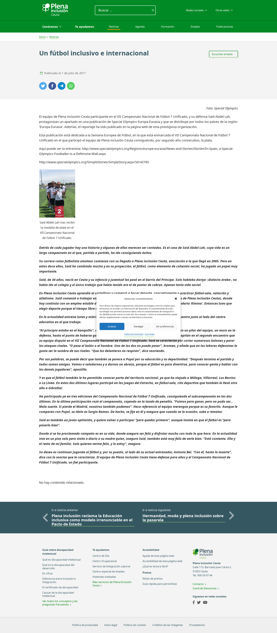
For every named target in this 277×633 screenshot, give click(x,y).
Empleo (195, 26)
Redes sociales (195, 10)
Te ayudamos (84, 27)
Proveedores (197, 625)
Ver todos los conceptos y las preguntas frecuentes (60, 602)
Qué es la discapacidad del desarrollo (58, 566)
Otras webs (223, 10)
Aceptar (112, 326)
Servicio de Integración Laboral (111, 566)
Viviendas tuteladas (104, 577)
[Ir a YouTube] (205, 603)
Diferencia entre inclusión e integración (59, 580)
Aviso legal (149, 334)
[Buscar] (152, 10)
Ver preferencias (165, 326)
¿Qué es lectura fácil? (155, 566)
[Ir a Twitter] (199, 603)
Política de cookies (135, 625)
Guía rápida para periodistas (160, 584)
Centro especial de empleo (108, 571)
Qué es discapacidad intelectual (61, 559)
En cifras (47, 573)
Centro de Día (100, 556)
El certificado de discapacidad (60, 587)
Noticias (114, 26)
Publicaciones (224, 26)
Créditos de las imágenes (167, 625)
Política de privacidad (133, 334)
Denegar (138, 326)
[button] (175, 298)
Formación (167, 26)
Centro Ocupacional (104, 561)
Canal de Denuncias (205, 588)
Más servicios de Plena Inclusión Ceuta (112, 583)
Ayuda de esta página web (158, 556)
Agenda (140, 26)
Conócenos (50, 27)
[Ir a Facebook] (194, 603)
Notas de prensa (153, 578)
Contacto (198, 584)
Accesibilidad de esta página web (162, 561)
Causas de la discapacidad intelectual (58, 594)
